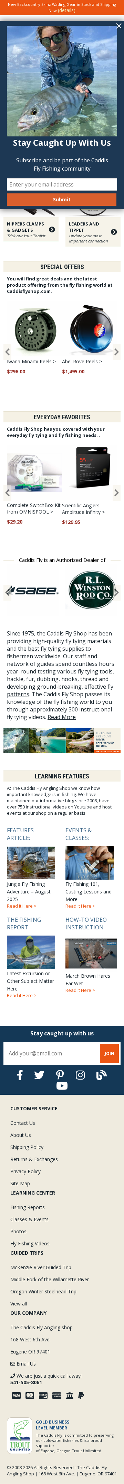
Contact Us (22, 1123)
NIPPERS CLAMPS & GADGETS (26, 229)
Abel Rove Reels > (82, 361)
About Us (20, 1135)
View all (18, 1303)
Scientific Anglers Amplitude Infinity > (83, 508)
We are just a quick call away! (46, 1379)
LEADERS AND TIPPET (88, 232)
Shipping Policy (26, 1147)
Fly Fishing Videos (30, 1243)
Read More (62, 717)
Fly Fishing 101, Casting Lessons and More (88, 867)
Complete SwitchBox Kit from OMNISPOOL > (34, 508)
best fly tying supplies (56, 648)
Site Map (20, 1183)
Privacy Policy (25, 1171)
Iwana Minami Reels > (31, 361)
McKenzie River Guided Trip (40, 1267)
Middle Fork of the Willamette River (49, 1279)
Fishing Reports (27, 1207)
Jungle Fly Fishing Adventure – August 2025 (29, 867)
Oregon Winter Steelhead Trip (43, 1291)
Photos (18, 1231)
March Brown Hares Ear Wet (87, 954)
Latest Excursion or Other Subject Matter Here (30, 957)
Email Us (25, 1363)
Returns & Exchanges (34, 1159)
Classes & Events (29, 1219)
